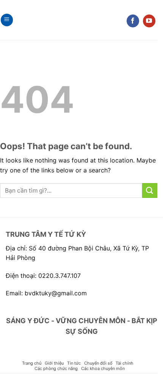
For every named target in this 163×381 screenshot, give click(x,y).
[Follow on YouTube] (149, 20)
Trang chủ (31, 363)
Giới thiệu (54, 363)
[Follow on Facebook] (133, 20)
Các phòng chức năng (56, 368)
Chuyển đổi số (98, 363)
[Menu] (7, 20)
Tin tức (74, 363)
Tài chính (124, 363)
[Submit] (149, 190)
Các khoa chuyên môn (103, 368)
